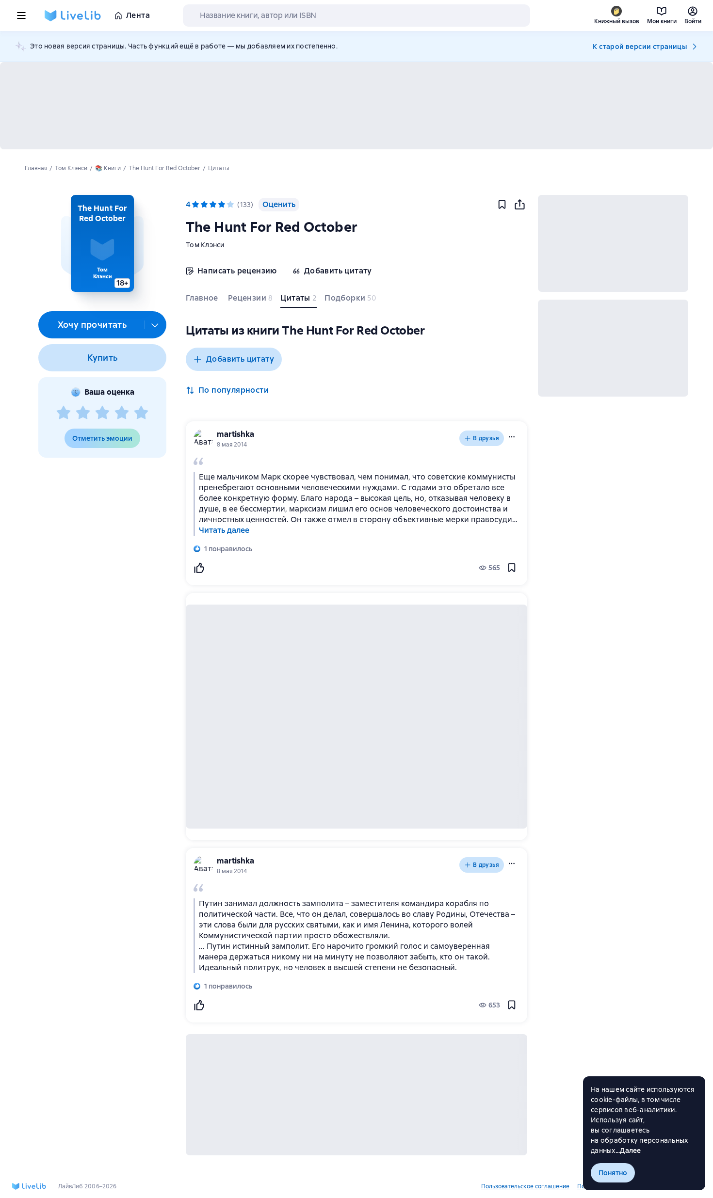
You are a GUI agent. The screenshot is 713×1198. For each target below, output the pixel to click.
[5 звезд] (141, 413)
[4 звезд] (122, 413)
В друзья (486, 438)
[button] (102, 243)
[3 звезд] (102, 413)
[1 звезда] (63, 413)
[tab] (203, 300)
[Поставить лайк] (199, 567)
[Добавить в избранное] (502, 204)
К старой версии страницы (640, 46)
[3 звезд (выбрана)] (213, 204)
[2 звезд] (83, 413)
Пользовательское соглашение (525, 1186)
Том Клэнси (205, 244)
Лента (138, 15)
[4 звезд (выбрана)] (222, 204)
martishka (235, 434)
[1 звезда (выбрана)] (195, 204)
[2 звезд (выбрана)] (204, 204)
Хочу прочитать (92, 324)
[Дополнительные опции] (155, 324)
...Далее (628, 1150)
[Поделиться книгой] (519, 204)
